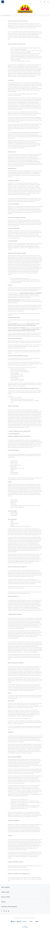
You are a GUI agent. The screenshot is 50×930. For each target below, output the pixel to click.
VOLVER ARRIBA (25, 927)
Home (2, 15)
